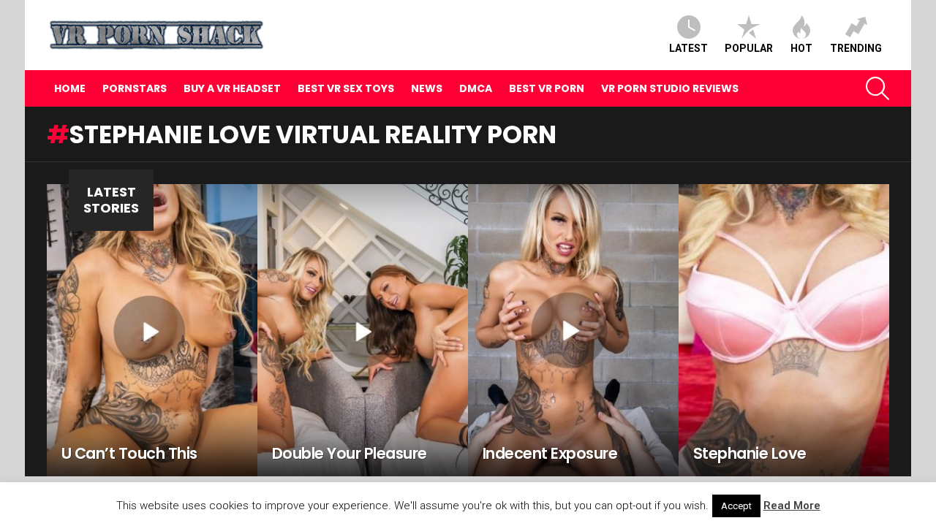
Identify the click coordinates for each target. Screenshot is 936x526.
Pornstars (134, 88)
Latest (688, 48)
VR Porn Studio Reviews (670, 88)
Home (70, 88)
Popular (749, 48)
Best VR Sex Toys (346, 88)
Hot (801, 48)
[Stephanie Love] (784, 330)
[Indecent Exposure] (573, 330)
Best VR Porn (546, 88)
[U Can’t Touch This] (152, 330)
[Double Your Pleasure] (362, 330)
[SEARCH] (877, 88)
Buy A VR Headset (232, 88)
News (426, 88)
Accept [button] (736, 505)
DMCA (475, 88)
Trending (856, 48)
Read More (791, 505)
